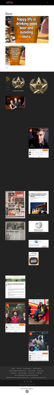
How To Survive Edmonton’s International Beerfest (26, 375)
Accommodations (27, 368)
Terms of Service (32, 370)
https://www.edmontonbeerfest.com (17, 370)
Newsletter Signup (22, 373)
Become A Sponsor (37, 368)
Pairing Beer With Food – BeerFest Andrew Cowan (17, 377)
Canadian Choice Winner (18, 90)
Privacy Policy (40, 370)
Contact (13, 368)
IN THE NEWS (39, 373)
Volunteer (19, 368)
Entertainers (13, 373)
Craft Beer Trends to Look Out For (38, 377)
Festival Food (31, 373)
